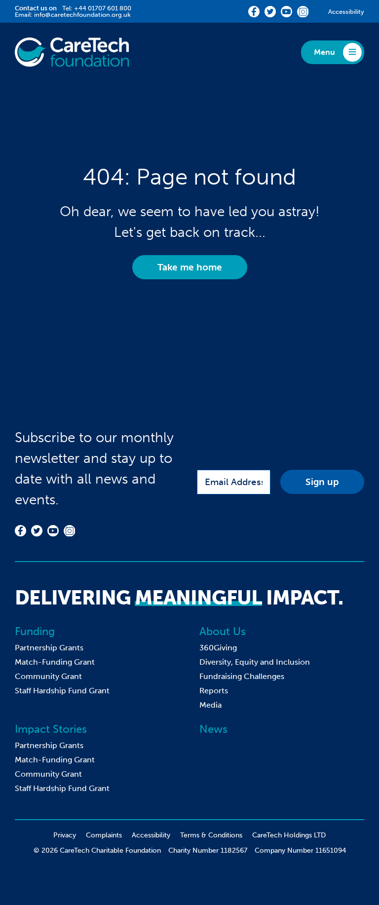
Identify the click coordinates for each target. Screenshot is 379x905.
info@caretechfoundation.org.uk (82, 14)
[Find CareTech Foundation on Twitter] (270, 11)
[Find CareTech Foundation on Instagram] (302, 11)
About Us (222, 631)
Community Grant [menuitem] (48, 676)
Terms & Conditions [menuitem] (211, 835)
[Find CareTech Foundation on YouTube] (286, 11)
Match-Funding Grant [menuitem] (55, 662)
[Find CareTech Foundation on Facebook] (254, 11)
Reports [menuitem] (213, 690)
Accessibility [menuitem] (151, 835)
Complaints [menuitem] (104, 835)
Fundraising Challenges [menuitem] (241, 676)
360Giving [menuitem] (218, 647)
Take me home (189, 267)
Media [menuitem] (210, 705)
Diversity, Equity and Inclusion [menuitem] (254, 662)
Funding (35, 631)
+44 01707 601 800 (102, 8)
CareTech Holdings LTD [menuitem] (289, 835)
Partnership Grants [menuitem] (49, 647)
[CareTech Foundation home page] (72, 52)
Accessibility (346, 11)
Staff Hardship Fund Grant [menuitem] (62, 690)
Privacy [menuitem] (64, 835)
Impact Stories (51, 729)
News (213, 729)
